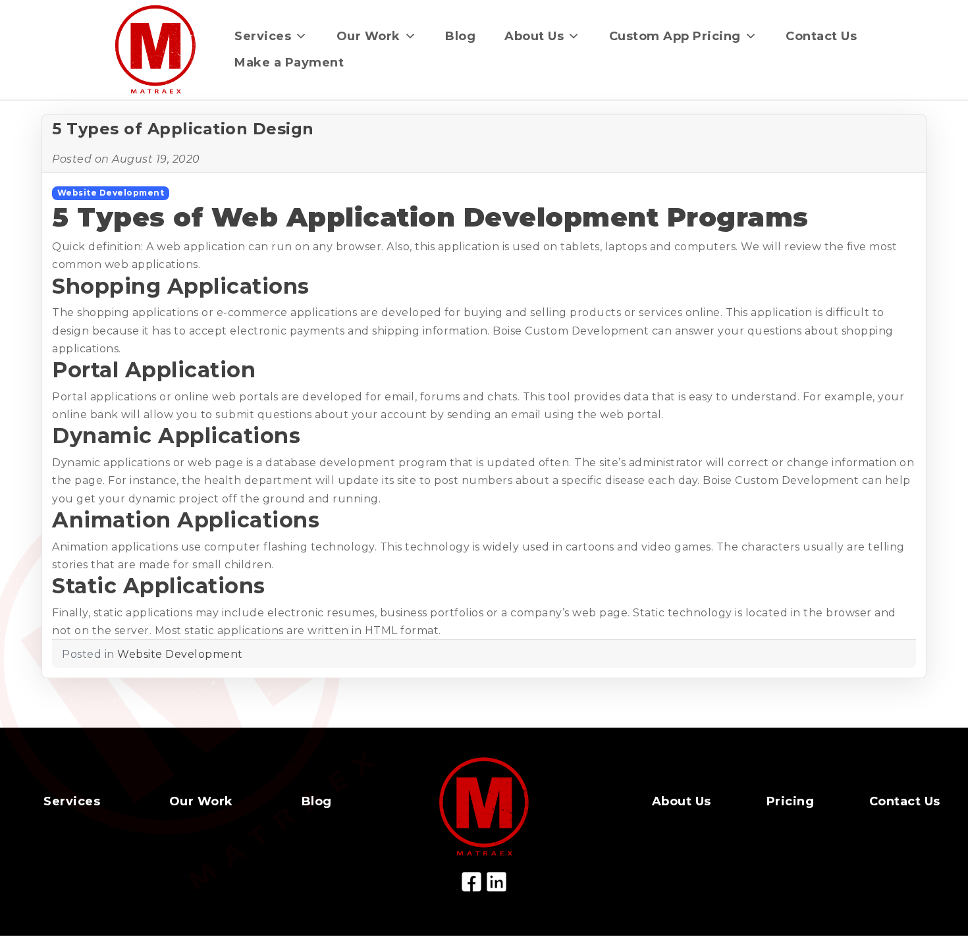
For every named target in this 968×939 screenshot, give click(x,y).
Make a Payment (289, 62)
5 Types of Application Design (183, 128)
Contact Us (821, 36)
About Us (534, 36)
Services (262, 36)
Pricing (790, 801)
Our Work (368, 36)
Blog (460, 36)
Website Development (111, 193)
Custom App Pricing (675, 36)
